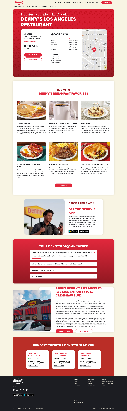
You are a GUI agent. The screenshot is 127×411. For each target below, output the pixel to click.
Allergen (76, 398)
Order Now (106, 2)
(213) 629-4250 (85, 366)
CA (23, 6)
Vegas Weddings (78, 402)
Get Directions (29, 41)
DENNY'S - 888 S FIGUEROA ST (86, 354)
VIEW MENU (33, 59)
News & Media (91, 385)
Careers (90, 383)
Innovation (77, 394)
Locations (77, 385)
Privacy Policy (17, 408)
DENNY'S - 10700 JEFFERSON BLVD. (61, 354)
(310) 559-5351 (59, 366)
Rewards (76, 387)
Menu (75, 383)
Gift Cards (77, 390)
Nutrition (77, 396)
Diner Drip (77, 400)
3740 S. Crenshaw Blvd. (41, 6)
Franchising (91, 392)
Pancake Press (92, 387)
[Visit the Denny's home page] (18, 381)
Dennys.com (36, 258)
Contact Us (91, 390)
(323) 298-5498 (29, 48)
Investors (91, 394)
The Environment (106, 390)
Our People (105, 387)
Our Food (104, 385)
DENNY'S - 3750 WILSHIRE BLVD (34, 354)
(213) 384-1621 (33, 366)
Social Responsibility (108, 381)
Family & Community (107, 383)
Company (90, 381)
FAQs (75, 392)
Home (75, 381)
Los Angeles (29, 6)
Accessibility (39, 408)
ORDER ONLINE (33, 54)
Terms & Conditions (28, 408)
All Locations (17, 6)
